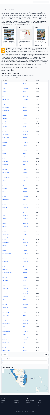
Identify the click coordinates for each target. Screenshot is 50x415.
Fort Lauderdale (5, 107)
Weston (4, 193)
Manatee (25, 245)
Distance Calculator (30, 400)
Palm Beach (25, 134)
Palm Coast (4, 156)
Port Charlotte (5, 269)
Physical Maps (16, 400)
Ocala (3, 228)
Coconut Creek (5, 234)
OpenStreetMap (42, 392)
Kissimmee (4, 188)
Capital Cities (4, 404)
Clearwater (4, 126)
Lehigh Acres (5, 164)
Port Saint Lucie (5, 99)
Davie (3, 139)
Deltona (4, 153)
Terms (39, 402)
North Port (4, 185)
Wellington (4, 218)
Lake (24, 334)
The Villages (5, 280)
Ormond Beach (5, 315)
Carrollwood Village (6, 328)
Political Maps (16, 402)
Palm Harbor (4, 255)
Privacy (39, 404)
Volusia (24, 153)
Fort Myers (4, 158)
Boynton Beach (5, 174)
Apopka (4, 274)
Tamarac (4, 212)
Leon (24, 104)
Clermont (4, 334)
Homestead (4, 207)
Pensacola (4, 277)
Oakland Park (5, 307)
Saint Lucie (25, 99)
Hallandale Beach (6, 339)
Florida (13, 49)
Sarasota (25, 185)
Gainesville (4, 118)
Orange (24, 91)
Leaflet (37, 392)
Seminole (25, 231)
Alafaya (3, 180)
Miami (23, 22)
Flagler (24, 156)
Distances (30, 1)
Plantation (4, 147)
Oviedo (3, 326)
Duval (24, 83)
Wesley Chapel (5, 312)
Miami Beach (5, 161)
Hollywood (4, 112)
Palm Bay (4, 123)
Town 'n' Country (6, 177)
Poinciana (4, 204)
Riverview (4, 196)
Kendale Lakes (5, 261)
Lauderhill (4, 191)
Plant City (4, 336)
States (2, 402)
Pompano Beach (5, 137)
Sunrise (3, 150)
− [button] (3, 372)
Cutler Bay (4, 320)
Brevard (25, 123)
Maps (19, 1)
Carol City (4, 223)
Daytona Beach (5, 199)
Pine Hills (4, 239)
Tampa (36, 22)
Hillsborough (25, 88)
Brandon (4, 291)
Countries (3, 400)
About (39, 400)
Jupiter (3, 215)
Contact (39, 405)
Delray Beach (5, 201)
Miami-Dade (25, 85)
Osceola (25, 188)
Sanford (4, 231)
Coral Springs (5, 120)
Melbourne (4, 169)
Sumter (24, 280)
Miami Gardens (5, 131)
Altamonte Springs (6, 318)
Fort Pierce (4, 304)
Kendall (3, 183)
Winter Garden (5, 296)
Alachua (24, 118)
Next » (46, 354)
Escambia (25, 272)
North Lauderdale (6, 309)
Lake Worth (4, 345)
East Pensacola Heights (7, 272)
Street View (28, 404)
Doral (3, 210)
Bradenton (4, 245)
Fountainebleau (5, 242)
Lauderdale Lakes (6, 350)
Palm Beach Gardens (6, 253)
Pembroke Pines (5, 110)
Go (46, 362)
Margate (4, 250)
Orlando (3, 24)
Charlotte (25, 269)
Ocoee (3, 285)
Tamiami (4, 264)
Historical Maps (17, 404)
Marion (24, 228)
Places (13, 1)
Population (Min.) (6, 358)
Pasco (24, 312)
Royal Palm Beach (6, 331)
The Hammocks (5, 282)
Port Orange (4, 220)
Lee (24, 102)
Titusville (4, 299)
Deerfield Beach (5, 172)
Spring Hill (4, 145)
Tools (24, 1)
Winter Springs (5, 347)
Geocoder (28, 402)
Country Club (5, 293)
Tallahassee (4, 104)
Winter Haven (5, 301)
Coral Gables (5, 288)
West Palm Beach (5, 134)
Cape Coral (4, 102)
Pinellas (24, 93)
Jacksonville (40, 21)
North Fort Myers (5, 342)
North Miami (4, 226)
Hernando (25, 145)
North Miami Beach (6, 323)
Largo (3, 166)
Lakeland (4, 129)
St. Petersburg (18, 24)
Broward (25, 107)
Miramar (4, 115)
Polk (24, 129)
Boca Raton (4, 142)
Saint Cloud (4, 258)
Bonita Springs (5, 237)
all (21, 77)
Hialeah (3, 96)
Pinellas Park (5, 266)
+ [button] (3, 370)
